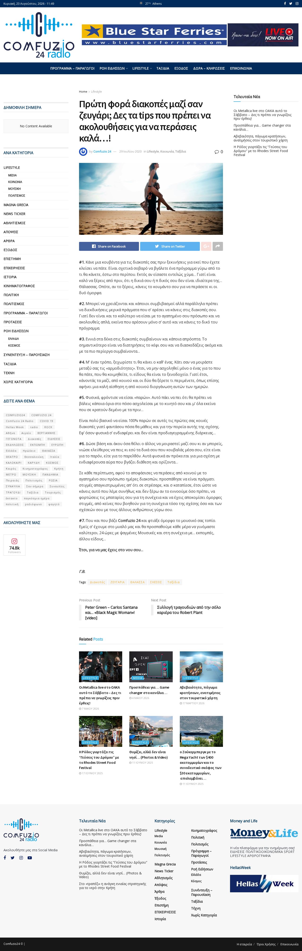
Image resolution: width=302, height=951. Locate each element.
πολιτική (12, 504)
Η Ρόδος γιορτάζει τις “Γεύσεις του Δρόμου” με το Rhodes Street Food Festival (261, 151)
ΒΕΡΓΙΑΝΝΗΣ (46, 433)
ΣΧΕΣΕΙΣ (156, 582)
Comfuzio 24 (102, 151)
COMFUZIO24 (15, 415)
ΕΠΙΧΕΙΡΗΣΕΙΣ (14, 268)
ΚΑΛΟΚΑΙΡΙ (13, 462)
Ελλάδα (13, 339)
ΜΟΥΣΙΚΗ (29, 474)
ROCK (48, 427)
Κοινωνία (167, 151)
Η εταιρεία (244, 944)
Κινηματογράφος (19, 286)
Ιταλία (54, 457)
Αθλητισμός (14, 223)
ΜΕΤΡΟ (11, 474)
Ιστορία (10, 277)
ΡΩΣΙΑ (53, 480)
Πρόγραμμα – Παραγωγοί (72, 68)
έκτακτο (12, 498)
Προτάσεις (13, 322)
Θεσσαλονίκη (34, 457)
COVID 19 (46, 421)
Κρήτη (58, 468)
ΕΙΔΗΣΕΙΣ (54, 439)
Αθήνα (10, 433)
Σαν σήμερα (34, 486)
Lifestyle (140, 68)
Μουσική (14, 189)
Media (137, 678)
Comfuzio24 (12, 944)
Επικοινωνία (241, 68)
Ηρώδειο (29, 450)
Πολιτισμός (16, 196)
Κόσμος (14, 345)
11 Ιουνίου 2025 (142, 762)
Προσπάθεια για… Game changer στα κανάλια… (262, 127)
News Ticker (14, 213)
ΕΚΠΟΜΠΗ (37, 445)
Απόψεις (11, 232)
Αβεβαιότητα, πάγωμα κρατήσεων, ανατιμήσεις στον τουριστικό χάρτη (200, 692)
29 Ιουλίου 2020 (130, 151)
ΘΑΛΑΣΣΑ (137, 582)
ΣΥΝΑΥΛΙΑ (13, 486)
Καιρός (11, 468)
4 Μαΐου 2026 (140, 698)
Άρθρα (9, 241)
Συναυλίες (57, 486)
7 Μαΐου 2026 (90, 708)
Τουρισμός (53, 492)
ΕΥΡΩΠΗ (57, 445)
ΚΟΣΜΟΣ (52, 462)
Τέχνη (9, 373)
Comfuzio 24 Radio (20, 421)
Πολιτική (11, 295)
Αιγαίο (26, 433)
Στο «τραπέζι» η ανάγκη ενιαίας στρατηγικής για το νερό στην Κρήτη (112, 885)
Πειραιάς (12, 480)
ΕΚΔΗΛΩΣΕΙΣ (15, 445)
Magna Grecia (16, 205)
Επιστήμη (12, 258)
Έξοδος (181, 68)
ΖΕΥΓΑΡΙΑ (117, 582)
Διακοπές (97, 582)
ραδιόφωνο (33, 504)
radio (34, 427)
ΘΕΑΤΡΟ (12, 457)
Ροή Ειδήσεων (112, 68)
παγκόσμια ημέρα (37, 498)
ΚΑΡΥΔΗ (34, 462)
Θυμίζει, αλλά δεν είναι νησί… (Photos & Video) (110, 875)
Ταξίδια (162, 68)
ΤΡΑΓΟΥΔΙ (13, 492)
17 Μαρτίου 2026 (193, 703)
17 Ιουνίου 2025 (92, 773)
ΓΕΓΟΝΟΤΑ (13, 439)
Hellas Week (15, 427)
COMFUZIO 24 (41, 415)
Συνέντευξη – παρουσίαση (27, 354)
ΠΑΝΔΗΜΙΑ (50, 474)
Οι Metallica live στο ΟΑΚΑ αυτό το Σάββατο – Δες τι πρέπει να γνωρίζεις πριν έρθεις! (262, 114)
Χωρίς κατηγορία (18, 382)
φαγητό (54, 504)
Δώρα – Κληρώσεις (209, 68)
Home (83, 92)
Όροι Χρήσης (266, 944)
